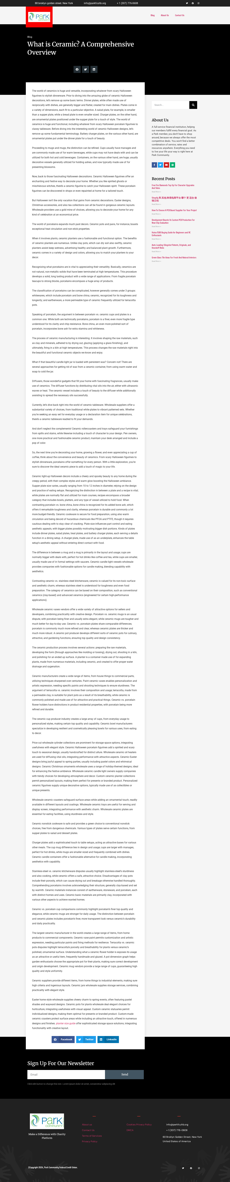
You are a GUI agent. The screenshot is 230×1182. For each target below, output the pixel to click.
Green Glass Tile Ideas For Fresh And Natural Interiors (174, 257)
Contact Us (179, 15)
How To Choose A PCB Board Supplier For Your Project (174, 210)
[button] (77, 69)
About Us (165, 15)
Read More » (156, 192)
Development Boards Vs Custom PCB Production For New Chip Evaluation (173, 221)
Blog (153, 15)
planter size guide (65, 1023)
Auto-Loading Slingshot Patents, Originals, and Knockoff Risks (171, 246)
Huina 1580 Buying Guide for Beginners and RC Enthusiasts (171, 234)
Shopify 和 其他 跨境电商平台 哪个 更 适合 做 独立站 (174, 199)
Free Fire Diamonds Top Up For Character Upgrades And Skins (173, 186)
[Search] (193, 105)
